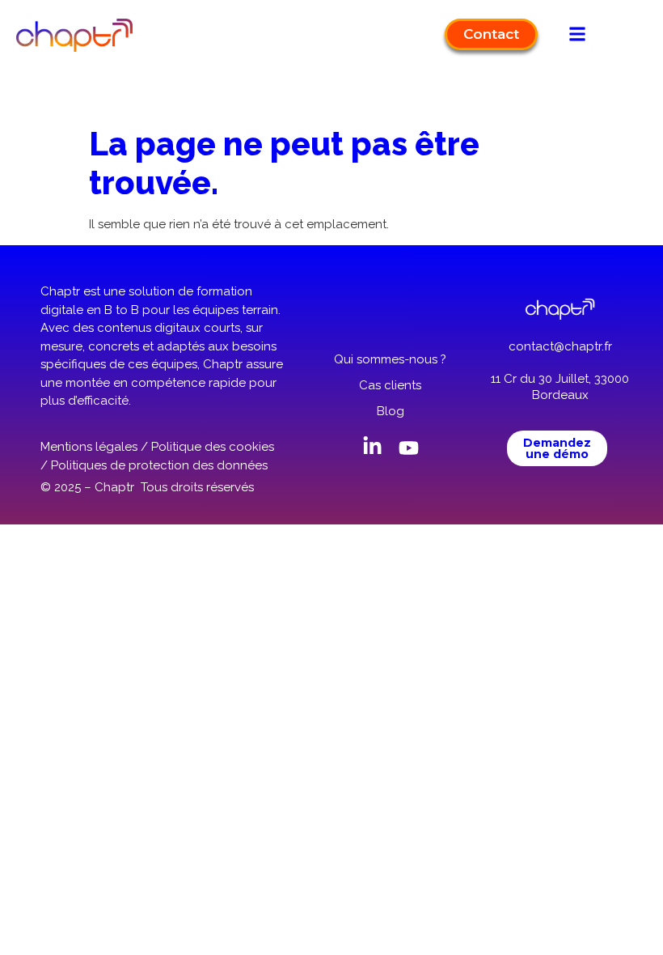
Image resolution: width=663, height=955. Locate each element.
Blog (390, 411)
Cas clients (390, 385)
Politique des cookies (212, 446)
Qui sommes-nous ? (390, 359)
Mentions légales (88, 446)
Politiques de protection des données (159, 465)
